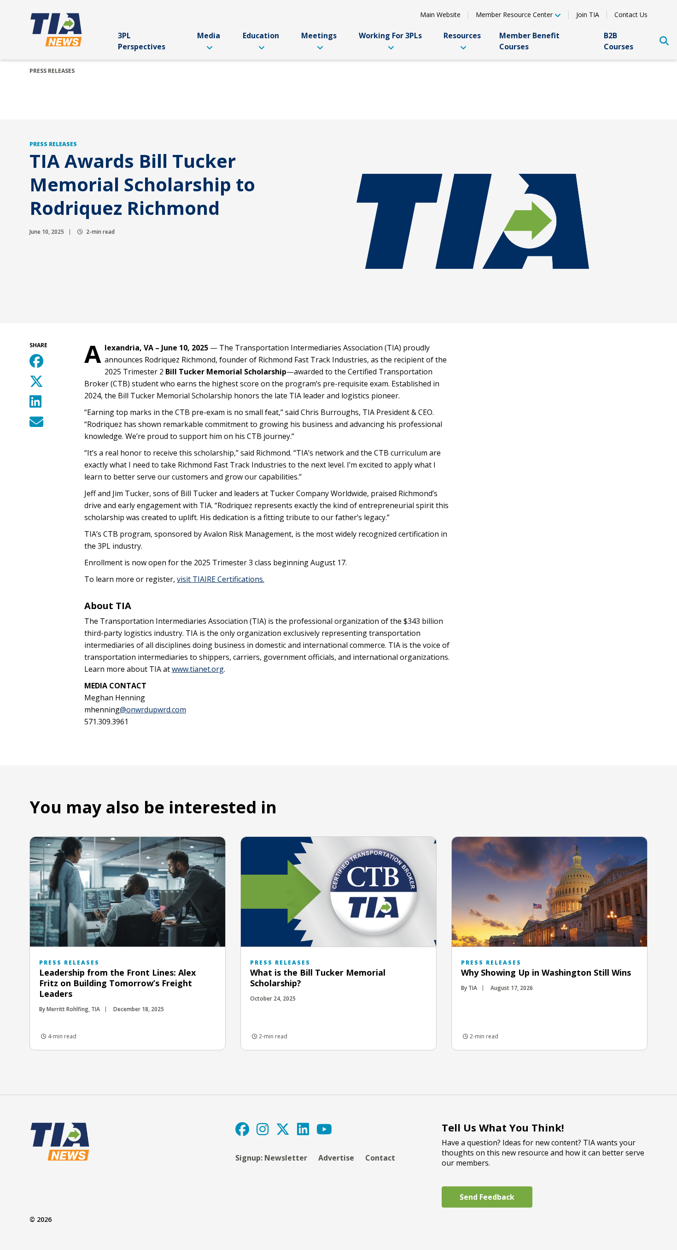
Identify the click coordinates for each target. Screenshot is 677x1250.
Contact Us (631, 14)
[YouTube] (324, 1129)
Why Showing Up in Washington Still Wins (546, 972)
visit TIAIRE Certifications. (220, 579)
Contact (380, 1158)
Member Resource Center (514, 15)
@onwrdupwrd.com (153, 710)
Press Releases (52, 71)
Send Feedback (487, 1197)
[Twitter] (283, 1129)
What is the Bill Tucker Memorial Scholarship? (317, 978)
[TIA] (57, 29)
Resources (462, 35)
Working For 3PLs (390, 35)
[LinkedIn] (303, 1129)
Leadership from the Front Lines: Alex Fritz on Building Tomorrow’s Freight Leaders (117, 983)
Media (208, 35)
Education (261, 35)
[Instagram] (262, 1129)
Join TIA (587, 14)
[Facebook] (242, 1129)
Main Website (440, 14)
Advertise (336, 1158)
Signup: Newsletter (271, 1158)
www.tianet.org (198, 669)
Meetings (319, 35)
